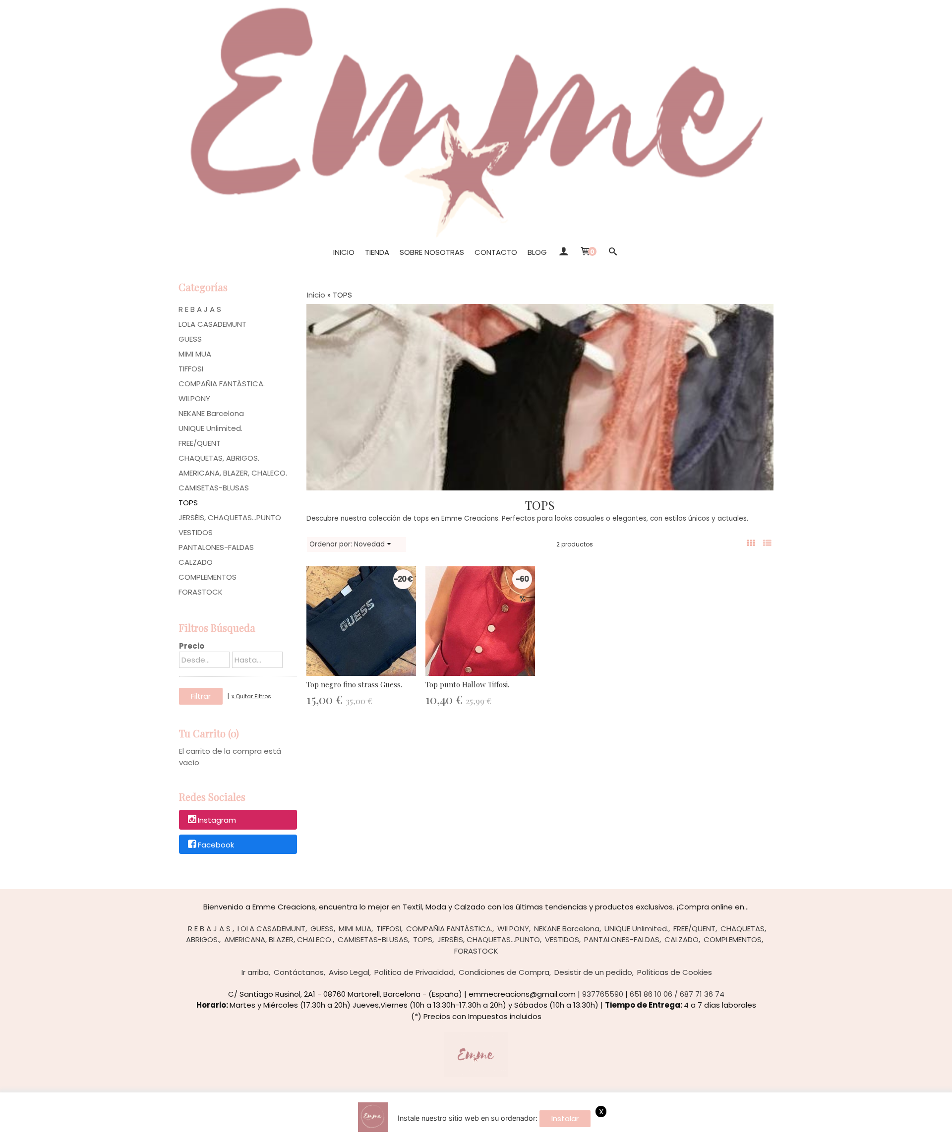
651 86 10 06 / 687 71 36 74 (677, 994)
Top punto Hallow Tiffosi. (467, 684)
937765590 (602, 994)
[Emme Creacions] (476, 119)
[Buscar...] (612, 252)
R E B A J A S (199, 309)
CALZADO (195, 562)
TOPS (188, 502)
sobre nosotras (432, 252)
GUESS (190, 339)
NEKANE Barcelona (211, 413)
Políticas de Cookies (674, 972)
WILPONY (194, 398)
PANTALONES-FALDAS (216, 547)
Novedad (369, 544)
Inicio (344, 252)
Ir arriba (255, 972)
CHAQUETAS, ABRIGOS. (218, 458)
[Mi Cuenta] (563, 252)
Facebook (216, 845)
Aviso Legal (349, 972)
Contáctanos (299, 972)
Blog (537, 252)
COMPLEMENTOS (207, 577)
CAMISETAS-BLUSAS (213, 487)
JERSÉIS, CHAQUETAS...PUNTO (229, 517)
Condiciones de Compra (504, 972)
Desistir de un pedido (593, 972)
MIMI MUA (194, 354)
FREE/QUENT (199, 443)
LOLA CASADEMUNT (212, 324)
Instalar (565, 1118)
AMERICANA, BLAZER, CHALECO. (232, 473)
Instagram (217, 820)
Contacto (496, 252)
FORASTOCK (200, 592)
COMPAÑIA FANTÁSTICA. (221, 383)
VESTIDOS (195, 532)
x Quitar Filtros (251, 696)
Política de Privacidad (414, 972)
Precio (191, 646)
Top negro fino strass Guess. (354, 684)
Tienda (377, 252)
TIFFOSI (190, 368)
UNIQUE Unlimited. (210, 428)
